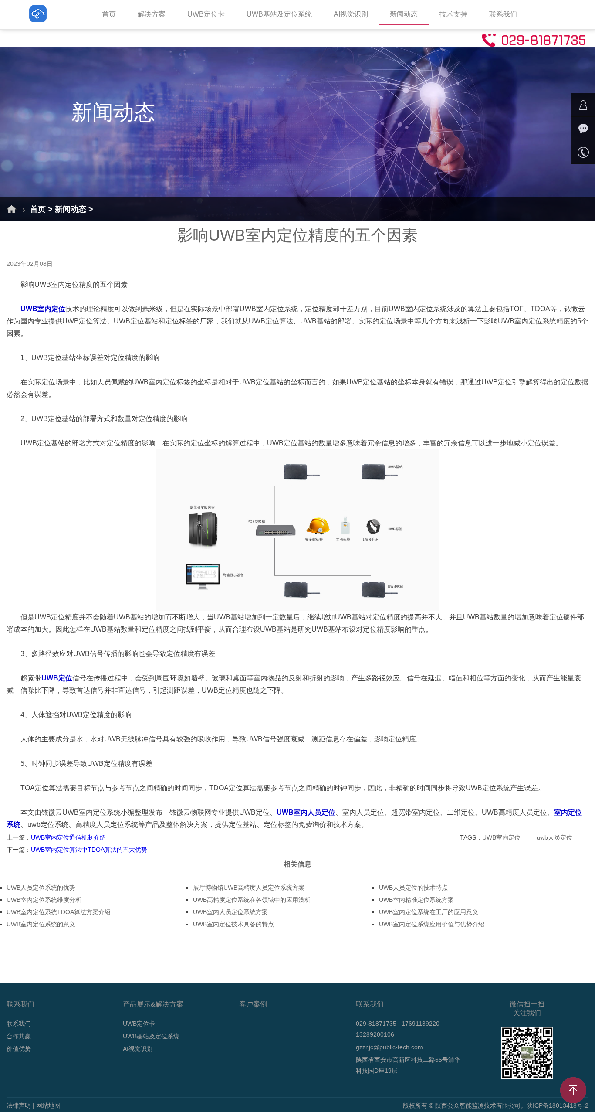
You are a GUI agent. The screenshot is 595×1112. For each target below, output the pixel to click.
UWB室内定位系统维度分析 (44, 899)
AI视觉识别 (351, 14)
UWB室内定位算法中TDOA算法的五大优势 (89, 849)
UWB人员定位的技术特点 (413, 887)
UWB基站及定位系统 (279, 14)
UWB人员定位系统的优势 (41, 887)
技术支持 (453, 14)
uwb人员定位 (555, 837)
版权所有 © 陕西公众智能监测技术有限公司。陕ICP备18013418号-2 (495, 1105)
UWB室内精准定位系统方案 (416, 899)
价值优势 (19, 1048)
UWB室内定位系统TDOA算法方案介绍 (59, 911)
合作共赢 (19, 1036)
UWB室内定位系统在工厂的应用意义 (428, 911)
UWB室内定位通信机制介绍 (68, 837)
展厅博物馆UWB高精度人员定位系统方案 (248, 887)
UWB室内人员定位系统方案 (230, 911)
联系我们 (503, 14)
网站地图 (48, 1105)
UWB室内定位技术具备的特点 (233, 924)
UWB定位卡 (206, 14)
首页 (109, 14)
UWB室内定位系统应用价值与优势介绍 (431, 924)
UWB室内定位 (502, 837)
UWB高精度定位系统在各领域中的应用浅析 (252, 899)
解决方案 (152, 14)
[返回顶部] (573, 1090)
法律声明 (19, 1105)
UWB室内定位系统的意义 (41, 924)
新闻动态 (404, 14)
